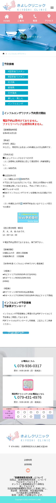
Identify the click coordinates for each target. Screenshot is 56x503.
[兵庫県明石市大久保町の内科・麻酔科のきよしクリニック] (28, 435)
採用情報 (28, 464)
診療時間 (28, 460)
